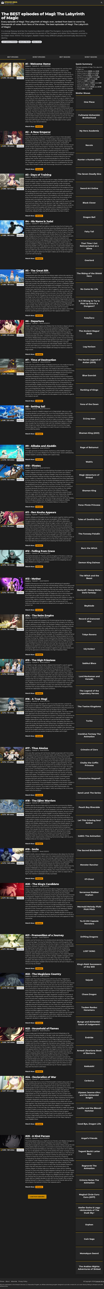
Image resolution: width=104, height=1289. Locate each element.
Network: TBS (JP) (24, 42)
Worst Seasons (91, 57)
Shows (2, 1281)
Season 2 (28, 66)
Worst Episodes (39, 57)
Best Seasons (65, 57)
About (8, 1281)
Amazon (39, 126)
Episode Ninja (99, 1281)
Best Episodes (12, 57)
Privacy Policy (22, 1281)
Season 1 (28, 223)
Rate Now (20, 78)
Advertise (14, 1281)
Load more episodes (37, 1196)
